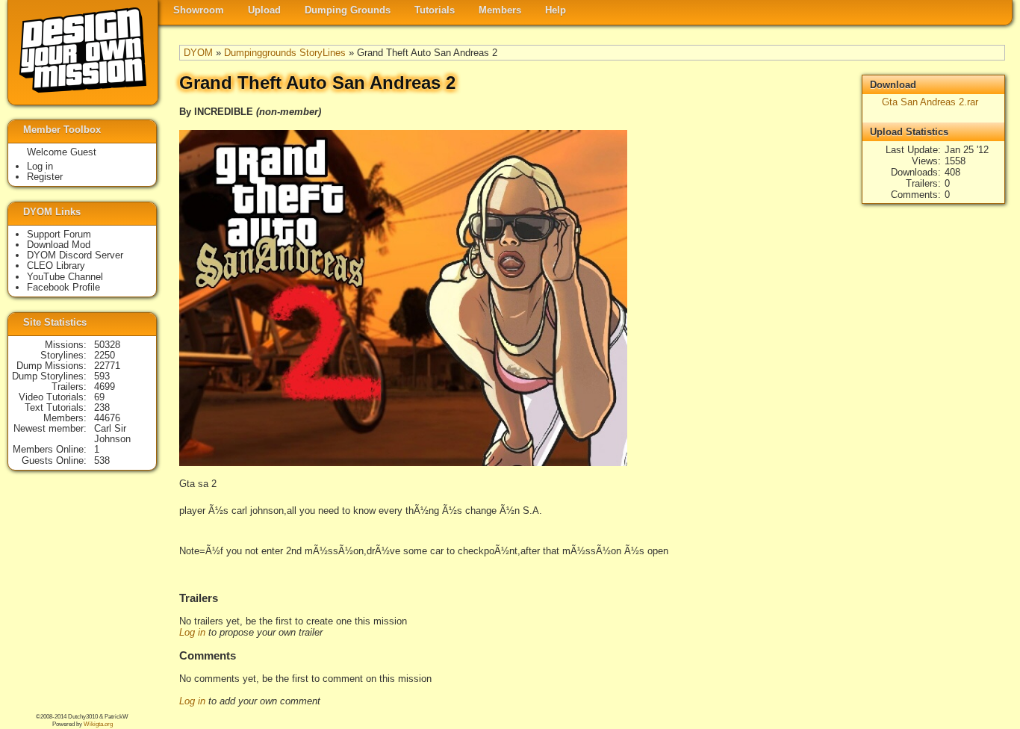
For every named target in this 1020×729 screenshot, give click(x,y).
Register (45, 176)
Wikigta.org (98, 724)
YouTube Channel (65, 276)
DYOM (198, 52)
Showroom (198, 10)
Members (500, 10)
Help (555, 10)
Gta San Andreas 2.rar (930, 102)
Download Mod (58, 244)
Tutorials (434, 10)
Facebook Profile (63, 287)
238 (102, 407)
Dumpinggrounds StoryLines (285, 52)
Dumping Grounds (348, 10)
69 (99, 397)
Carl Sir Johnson (112, 433)
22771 (107, 365)
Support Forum (59, 234)
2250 (104, 355)
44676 (107, 418)
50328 (107, 344)
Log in (192, 632)
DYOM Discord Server (75, 255)
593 (102, 376)
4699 (104, 386)
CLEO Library (56, 265)
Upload (264, 10)
